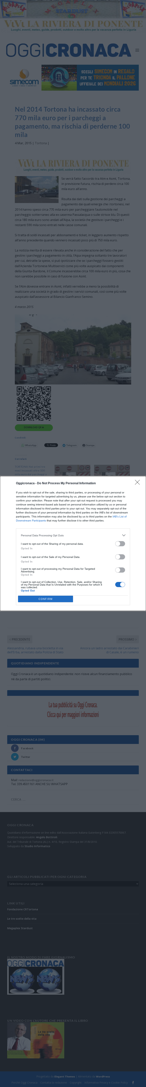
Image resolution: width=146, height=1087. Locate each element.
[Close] (138, 483)
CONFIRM (46, 599)
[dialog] (73, 543)
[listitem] (73, 535)
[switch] (120, 543)
